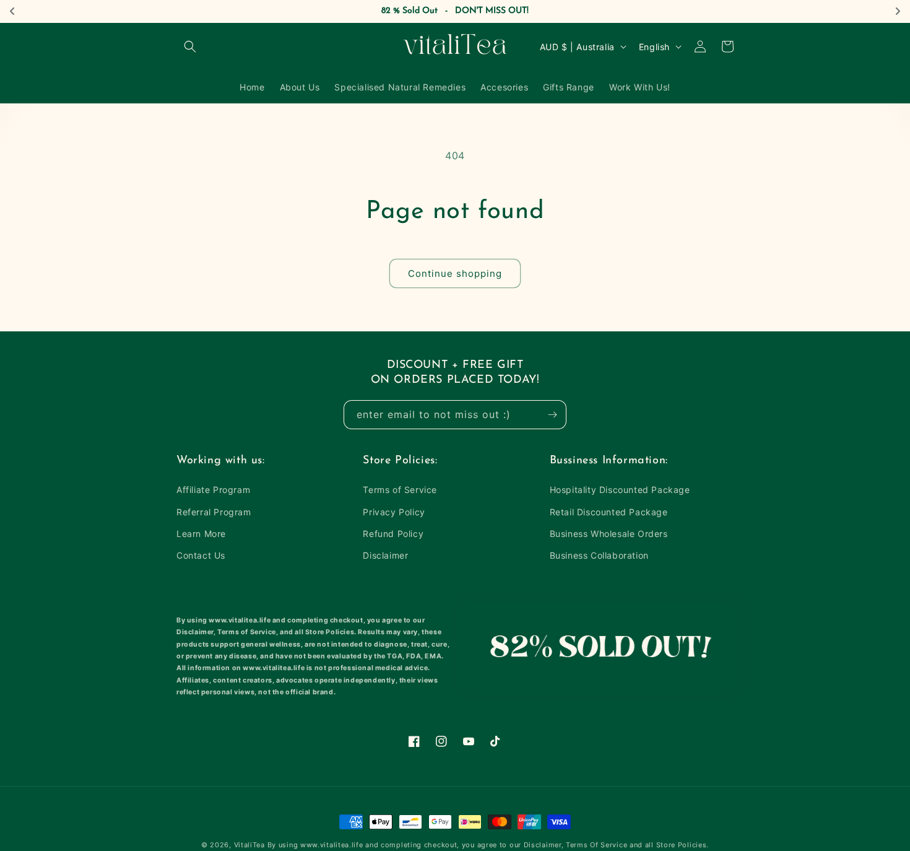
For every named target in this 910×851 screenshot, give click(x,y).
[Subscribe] (552, 414)
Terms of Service (400, 489)
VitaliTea (249, 844)
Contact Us (200, 555)
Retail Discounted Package (609, 512)
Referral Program (213, 512)
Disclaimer (385, 555)
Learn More (201, 533)
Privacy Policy (394, 512)
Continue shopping (455, 273)
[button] (190, 46)
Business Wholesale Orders (609, 533)
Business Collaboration (599, 555)
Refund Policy (393, 533)
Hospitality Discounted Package (620, 489)
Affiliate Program (213, 489)
